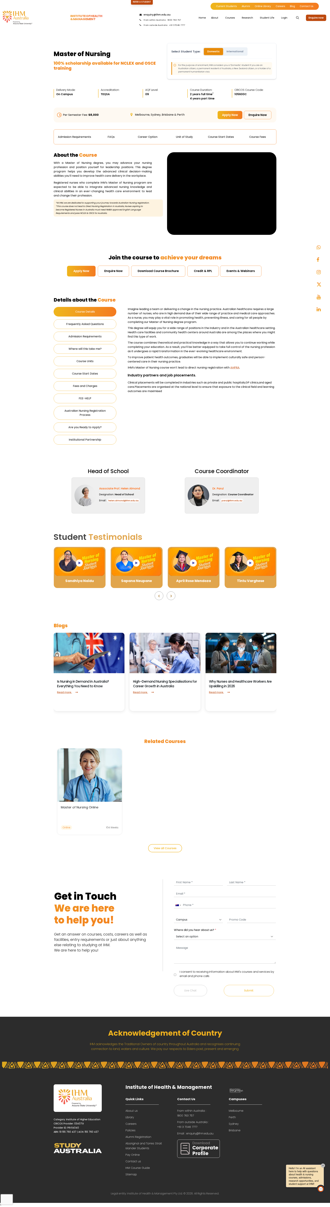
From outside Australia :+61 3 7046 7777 (193, 1124)
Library (129, 1117)
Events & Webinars (241, 271)
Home (202, 17)
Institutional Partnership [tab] (85, 440)
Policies (130, 1130)
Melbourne (236, 1111)
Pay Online (132, 1155)
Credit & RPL (203, 271)
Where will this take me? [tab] (85, 349)
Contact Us (306, 6)
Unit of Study (184, 137)
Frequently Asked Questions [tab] (85, 324)
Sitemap (131, 1174)
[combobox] (178, 905)
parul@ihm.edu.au (232, 500)
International (235, 51)
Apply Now (230, 115)
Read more (64, 692)
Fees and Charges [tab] (85, 386)
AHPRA (234, 368)
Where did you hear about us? (195, 930)
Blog (292, 6)
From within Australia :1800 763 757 (191, 1113)
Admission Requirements (74, 137)
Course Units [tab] (85, 361)
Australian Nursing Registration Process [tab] (85, 413)
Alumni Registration (138, 1137)
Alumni (246, 6)
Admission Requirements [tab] (85, 336)
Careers (280, 6)
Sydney (234, 1124)
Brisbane (234, 1130)
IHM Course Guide (137, 1168)
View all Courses (165, 848)
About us (131, 1111)
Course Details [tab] (85, 312)
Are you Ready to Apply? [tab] (85, 427)
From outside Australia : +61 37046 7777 (164, 25)
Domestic (213, 51)
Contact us (133, 1161)
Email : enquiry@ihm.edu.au (195, 1133)
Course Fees (257, 137)
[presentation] (159, 595)
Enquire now (316, 17)
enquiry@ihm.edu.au (157, 14)
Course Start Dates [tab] (85, 374)
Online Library (263, 6)
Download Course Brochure (158, 271)
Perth (232, 1117)
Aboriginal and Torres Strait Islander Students (143, 1145)
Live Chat (190, 990)
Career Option (147, 137)
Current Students (226, 6)
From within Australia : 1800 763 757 (162, 20)
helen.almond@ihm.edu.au (123, 500)
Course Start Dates (221, 137)
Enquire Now (258, 115)
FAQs (111, 137)
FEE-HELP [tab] (85, 398)
